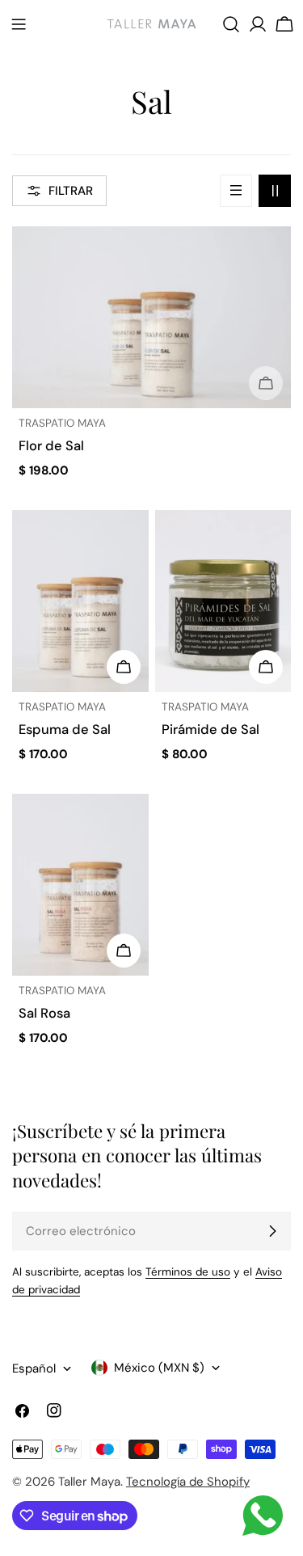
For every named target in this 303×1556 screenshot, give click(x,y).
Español (34, 1368)
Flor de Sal (51, 445)
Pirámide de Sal (210, 729)
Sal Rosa (44, 1013)
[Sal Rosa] (80, 885)
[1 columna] (236, 191)
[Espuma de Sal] (80, 601)
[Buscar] (231, 24)
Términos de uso (187, 1272)
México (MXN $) (159, 1368)
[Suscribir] (272, 1231)
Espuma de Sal (65, 729)
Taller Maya (89, 1482)
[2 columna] (275, 191)
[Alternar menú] (18, 24)
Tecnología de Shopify (188, 1482)
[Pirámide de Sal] (223, 601)
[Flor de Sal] (151, 317)
